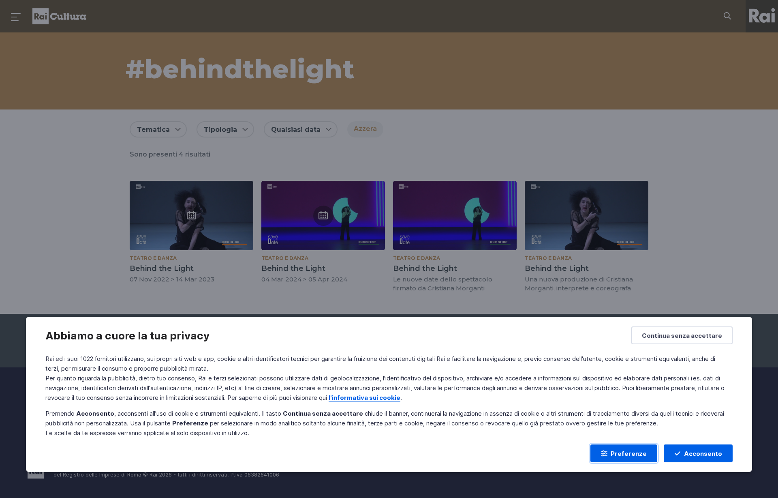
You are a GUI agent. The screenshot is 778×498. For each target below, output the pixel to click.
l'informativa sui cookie (364, 397)
